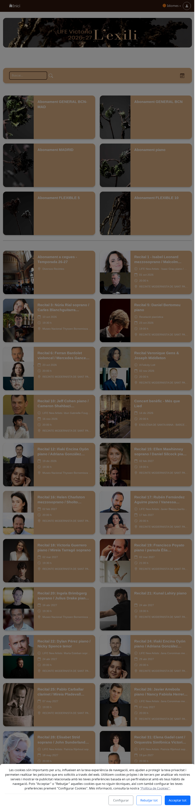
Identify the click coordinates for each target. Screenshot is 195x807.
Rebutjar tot (149, 800)
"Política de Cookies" (155, 788)
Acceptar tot (177, 800)
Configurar (121, 800)
